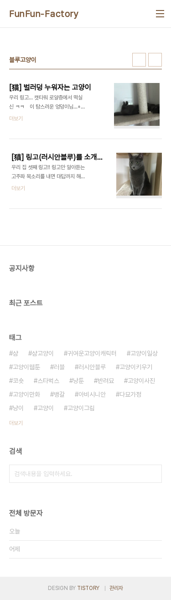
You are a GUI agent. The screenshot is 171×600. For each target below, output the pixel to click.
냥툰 (78, 380)
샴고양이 (43, 353)
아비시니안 (92, 394)
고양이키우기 (135, 367)
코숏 (18, 380)
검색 (152, 473)
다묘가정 (130, 394)
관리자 (116, 588)
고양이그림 (81, 408)
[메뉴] (160, 14)
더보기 (16, 423)
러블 (59, 367)
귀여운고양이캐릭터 (92, 353)
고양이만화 (26, 394)
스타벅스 (48, 380)
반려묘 (106, 380)
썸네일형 (139, 60)
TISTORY (88, 588)
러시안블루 (92, 367)
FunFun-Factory (44, 13)
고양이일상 (144, 353)
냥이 (18, 408)
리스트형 (155, 60)
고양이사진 (141, 380)
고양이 (45, 408)
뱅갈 (59, 394)
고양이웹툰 (26, 367)
